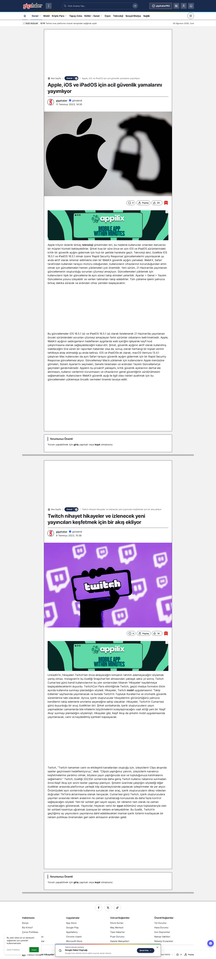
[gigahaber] (32, 5)
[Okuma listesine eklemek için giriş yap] (166, 202)
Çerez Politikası (13, 950)
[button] (176, 6)
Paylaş (191, 954)
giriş (76, 444)
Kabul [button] (34, 950)
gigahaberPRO (163, 6)
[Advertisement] (108, 53)
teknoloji (87, 244)
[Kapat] (157, 947)
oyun (120, 805)
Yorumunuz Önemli (61, 438)
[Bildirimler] (191, 6)
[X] (108, 907)
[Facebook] (98, 907)
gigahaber (61, 100)
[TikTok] (117, 907)
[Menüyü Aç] (49, 6)
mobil (130, 690)
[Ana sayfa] (25, 15)
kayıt (97, 444)
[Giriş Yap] (184, 6)
